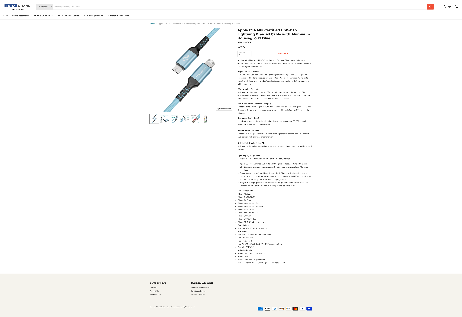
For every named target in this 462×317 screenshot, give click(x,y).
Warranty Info (155, 294)
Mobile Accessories (21, 15)
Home (5, 15)
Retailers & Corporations (200, 287)
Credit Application (198, 291)
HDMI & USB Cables (43, 15)
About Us (153, 287)
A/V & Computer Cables (69, 15)
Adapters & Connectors (118, 15)
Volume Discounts (198, 294)
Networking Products (94, 15)
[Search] (430, 7)
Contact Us (154, 291)
